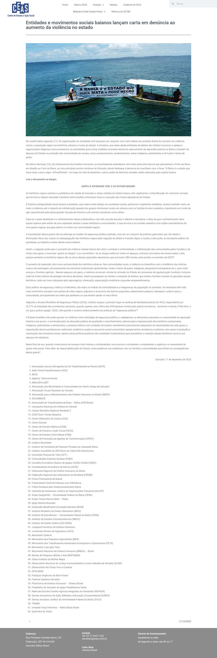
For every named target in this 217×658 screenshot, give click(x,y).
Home (65, 4)
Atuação (97, 4)
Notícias (113, 4)
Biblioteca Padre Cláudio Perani (88, 11)
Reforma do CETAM (120, 11)
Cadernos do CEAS (132, 4)
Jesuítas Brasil (89, 650)
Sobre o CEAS (80, 4)
